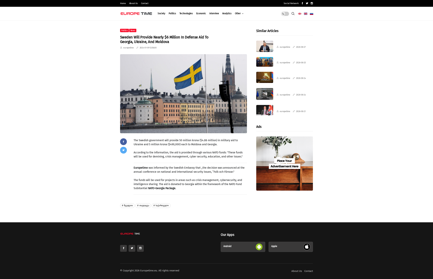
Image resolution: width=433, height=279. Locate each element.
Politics (172, 13)
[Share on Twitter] (123, 150)
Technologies (186, 13)
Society (161, 13)
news (132, 30)
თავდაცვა (144, 205)
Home (123, 3)
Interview (214, 13)
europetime (128, 48)
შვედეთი (128, 205)
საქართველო (162, 205)
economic (201, 13)
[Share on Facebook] (123, 141)
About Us (133, 3)
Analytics (227, 13)
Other (238, 13)
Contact (145, 3)
